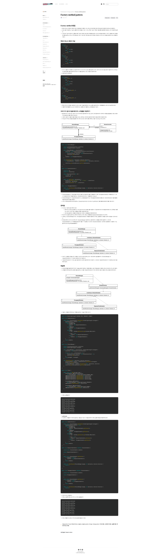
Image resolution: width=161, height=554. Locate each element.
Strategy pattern (96, 524)
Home (45, 11)
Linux (44, 30)
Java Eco (44, 57)
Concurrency (45, 59)
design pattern (65, 524)
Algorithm (44, 38)
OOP (44, 50)
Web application (45, 32)
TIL (43, 71)
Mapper (44, 65)
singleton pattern (85, 524)
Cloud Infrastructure (46, 26)
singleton (80, 524)
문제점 (44, 85)
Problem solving (46, 54)
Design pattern (45, 46)
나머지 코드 (64, 416)
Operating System (46, 52)
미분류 (44, 72)
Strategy (90, 524)
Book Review (45, 17)
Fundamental (45, 36)
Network (44, 48)
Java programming (46, 61)
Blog (44, 15)
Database (44, 44)
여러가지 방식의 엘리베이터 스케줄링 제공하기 (49, 84)
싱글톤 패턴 (114, 524)
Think (44, 19)
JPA (43, 63)
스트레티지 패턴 (108, 524)
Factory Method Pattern (73, 524)
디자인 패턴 (102, 524)
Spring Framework (46, 67)
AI (43, 24)
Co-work (44, 28)
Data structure (45, 42)
